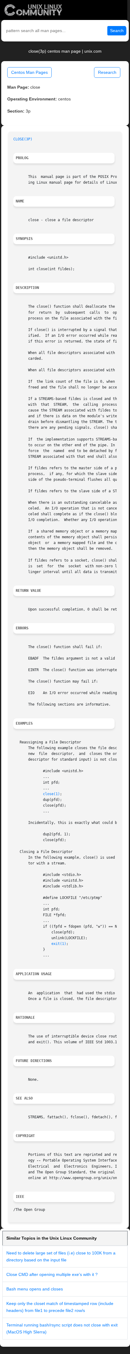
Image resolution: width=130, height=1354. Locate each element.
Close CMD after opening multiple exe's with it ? (52, 1274)
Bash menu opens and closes (34, 1289)
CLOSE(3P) (22, 139)
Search (117, 30)
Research (107, 72)
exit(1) (58, 944)
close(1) (51, 794)
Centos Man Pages (29, 72)
